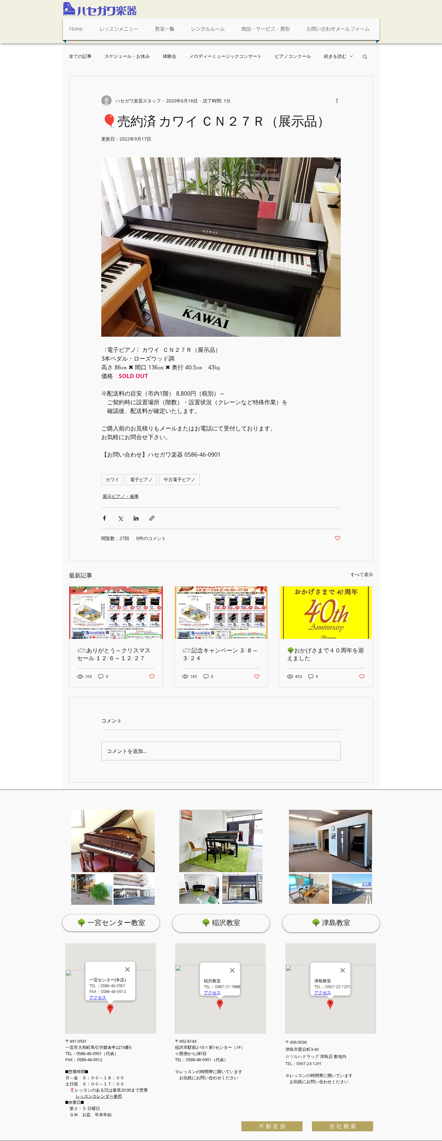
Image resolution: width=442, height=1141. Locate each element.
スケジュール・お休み (127, 56)
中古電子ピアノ (179, 479)
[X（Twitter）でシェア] (120, 518)
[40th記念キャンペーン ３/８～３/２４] (221, 612)
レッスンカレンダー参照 (99, 1096)
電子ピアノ (141, 479)
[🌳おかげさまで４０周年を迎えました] (326, 612)
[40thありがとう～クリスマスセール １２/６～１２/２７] (116, 612)
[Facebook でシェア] (104, 518)
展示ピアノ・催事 (121, 496)
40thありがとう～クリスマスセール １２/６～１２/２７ (113, 654)
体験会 (169, 56)
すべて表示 (361, 574)
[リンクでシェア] (152, 518)
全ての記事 (80, 56)
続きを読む (335, 56)
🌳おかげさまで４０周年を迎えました (325, 654)
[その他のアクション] (337, 100)
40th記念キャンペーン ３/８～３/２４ (220, 654)
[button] (120, 29)
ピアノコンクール (293, 56)
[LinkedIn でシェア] (136, 518)
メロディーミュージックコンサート (225, 56)
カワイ (112, 479)
